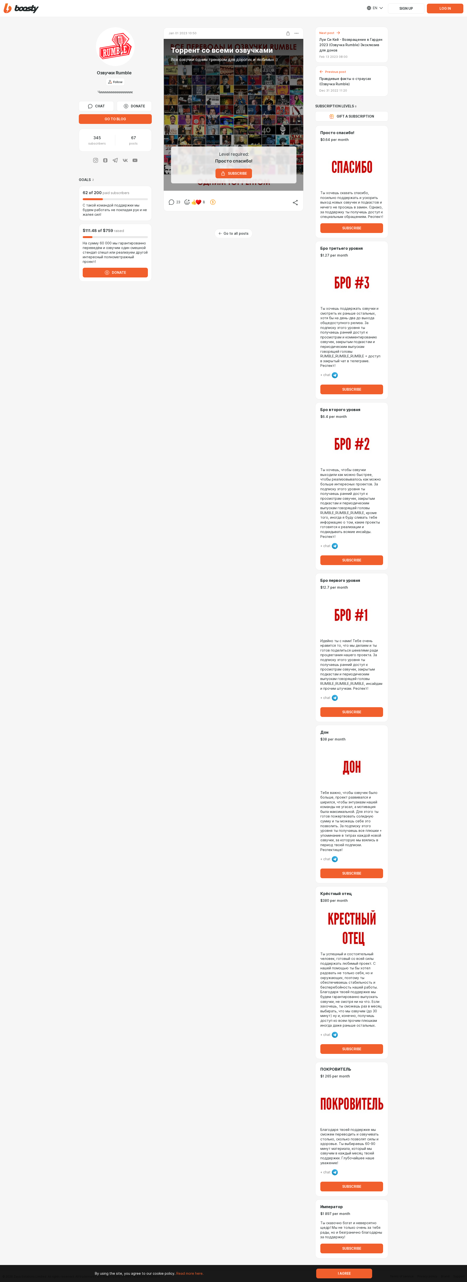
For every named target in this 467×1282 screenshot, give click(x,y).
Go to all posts (236, 233)
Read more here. (190, 1273)
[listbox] (372, 8)
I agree (344, 1273)
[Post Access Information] (288, 33)
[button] (21, 8)
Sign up (406, 8)
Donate (138, 106)
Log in (445, 8)
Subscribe (351, 228)
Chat (100, 106)
